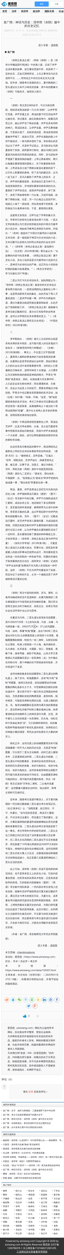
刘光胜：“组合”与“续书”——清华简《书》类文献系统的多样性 (31, 1165)
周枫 (5, 1221)
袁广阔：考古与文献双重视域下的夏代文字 (23, 1114)
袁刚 (56, 1225)
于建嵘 (6, 1198)
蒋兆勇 (19, 1221)
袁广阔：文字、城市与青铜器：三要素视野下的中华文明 (29, 1110)
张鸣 (18, 1206)
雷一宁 (57, 1217)
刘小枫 (31, 1217)
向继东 (31, 1202)
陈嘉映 (44, 1194)
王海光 (44, 1206)
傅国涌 (31, 1194)
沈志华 (19, 1202)
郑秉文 (57, 1229)
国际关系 (49, 11)
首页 (4, 11)
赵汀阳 (44, 1202)
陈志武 (19, 1198)
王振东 (19, 1214)
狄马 (30, 1214)
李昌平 (6, 1206)
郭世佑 (57, 1210)
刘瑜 (56, 1221)
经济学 (24, 11)
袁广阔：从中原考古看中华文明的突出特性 (23, 1127)
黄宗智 (57, 1194)
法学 (14, 11)
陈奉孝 (44, 1210)
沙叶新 (44, 1221)
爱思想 (10, 4)
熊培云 (6, 1217)
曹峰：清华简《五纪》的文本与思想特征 (21, 1173)
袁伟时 (44, 1214)
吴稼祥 (31, 1225)
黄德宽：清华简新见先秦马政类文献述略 (21, 1148)
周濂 (56, 1206)
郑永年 (31, 1190)
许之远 (44, 1225)
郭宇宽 (44, 1198)
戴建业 (57, 1202)
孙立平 (44, 1233)
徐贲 (30, 1198)
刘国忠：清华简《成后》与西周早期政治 (21, 1161)
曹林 (5, 1194)
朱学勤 (31, 1229)
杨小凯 (6, 1229)
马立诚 (57, 1198)
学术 (15, 961)
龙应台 (44, 1190)
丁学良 (57, 1190)
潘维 (43, 1229)
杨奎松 (31, 1206)
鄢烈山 (19, 1194)
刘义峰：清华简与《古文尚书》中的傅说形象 (24, 1152)
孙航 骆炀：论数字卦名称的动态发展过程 (22, 1177)
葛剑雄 (6, 1225)
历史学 (24, 961)
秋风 (18, 1217)
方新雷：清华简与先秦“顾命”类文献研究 (21, 1144)
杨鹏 (5, 1210)
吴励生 (19, 1229)
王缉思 (31, 1210)
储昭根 (19, 1225)
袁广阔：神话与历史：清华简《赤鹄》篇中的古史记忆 (28, 1118)
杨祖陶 (6, 1202)
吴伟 (30, 1221)
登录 (30, 1091)
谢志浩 (31, 1233)
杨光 (56, 1233)
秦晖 (5, 1190)
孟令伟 (44, 1217)
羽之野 (19, 1233)
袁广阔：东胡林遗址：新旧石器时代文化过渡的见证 (27, 1123)
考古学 (33, 961)
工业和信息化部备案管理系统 (32, 1251)
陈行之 (19, 1190)
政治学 (36, 11)
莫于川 (6, 1233)
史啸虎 (57, 1214)
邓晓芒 (19, 1210)
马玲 (5, 1214)
